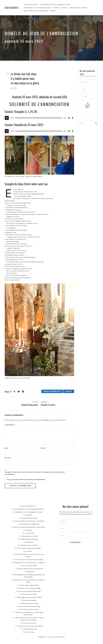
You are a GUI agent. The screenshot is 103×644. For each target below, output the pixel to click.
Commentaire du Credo (29, 536)
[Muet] (69, 118)
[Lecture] (7, 118)
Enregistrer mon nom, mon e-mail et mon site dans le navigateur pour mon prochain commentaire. (35, 473)
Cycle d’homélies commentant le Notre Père (29, 527)
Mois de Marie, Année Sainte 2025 (36, 11)
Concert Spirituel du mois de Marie (30, 569)
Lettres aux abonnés (29, 629)
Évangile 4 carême (48, 404)
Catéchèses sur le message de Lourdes (38, 8)
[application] (39, 118)
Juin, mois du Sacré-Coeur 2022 (29, 591)
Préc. (36, 402)
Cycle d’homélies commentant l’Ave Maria (29, 521)
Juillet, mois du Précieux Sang (29, 606)
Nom (7, 448)
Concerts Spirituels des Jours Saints (30, 626)
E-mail (43, 448)
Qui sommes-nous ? (31, 4)
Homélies (56, 8)
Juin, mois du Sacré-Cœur (29, 609)
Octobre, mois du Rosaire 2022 (29, 588)
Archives (53, 11)
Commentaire (10, 425)
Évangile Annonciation (29, 404)
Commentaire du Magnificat (29, 524)
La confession (29, 533)
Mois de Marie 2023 (30, 566)
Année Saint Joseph (29, 600)
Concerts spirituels (29, 623)
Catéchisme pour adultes (78, 8)
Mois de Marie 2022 (30, 594)
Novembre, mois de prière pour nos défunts (29, 563)
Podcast (68, 391)
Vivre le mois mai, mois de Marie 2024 (29, 559)
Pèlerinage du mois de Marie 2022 (29, 597)
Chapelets (30, 572)
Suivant (44, 402)
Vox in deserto (11, 8)
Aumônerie (29, 542)
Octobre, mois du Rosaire (29, 603)
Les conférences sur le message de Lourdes (55, 4)
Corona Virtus (29, 632)
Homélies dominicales (52, 391)
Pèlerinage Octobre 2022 (29, 585)
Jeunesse (64, 8)
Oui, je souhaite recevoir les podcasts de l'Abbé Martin (26, 479)
